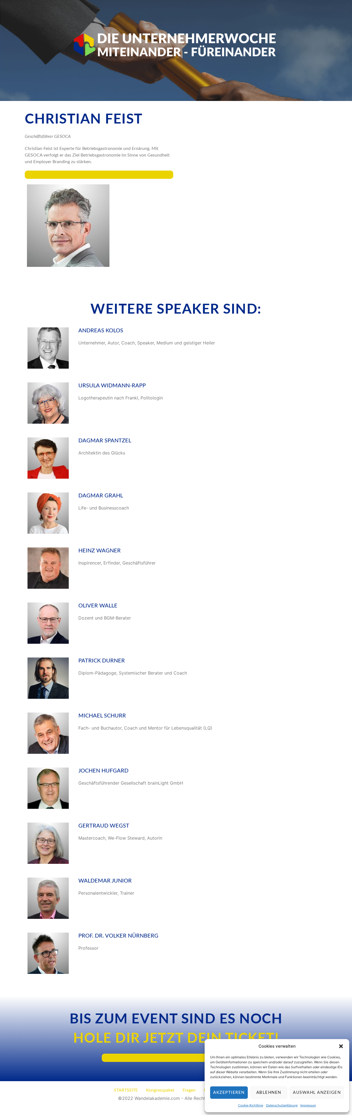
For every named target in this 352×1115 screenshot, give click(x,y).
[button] (341, 1046)
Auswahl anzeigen (317, 1093)
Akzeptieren (229, 1093)
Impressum (308, 1105)
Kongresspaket (160, 1090)
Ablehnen (268, 1093)
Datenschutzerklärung (282, 1105)
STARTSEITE (126, 1090)
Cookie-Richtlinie (250, 1105)
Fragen (189, 1090)
